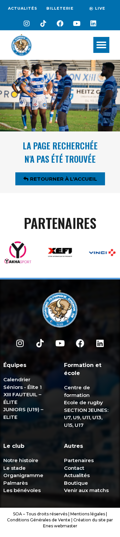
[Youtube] (76, 23)
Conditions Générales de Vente (38, 519)
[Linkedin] (93, 23)
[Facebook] (60, 23)
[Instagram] (26, 23)
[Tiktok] (43, 23)
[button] (101, 45)
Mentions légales (87, 513)
